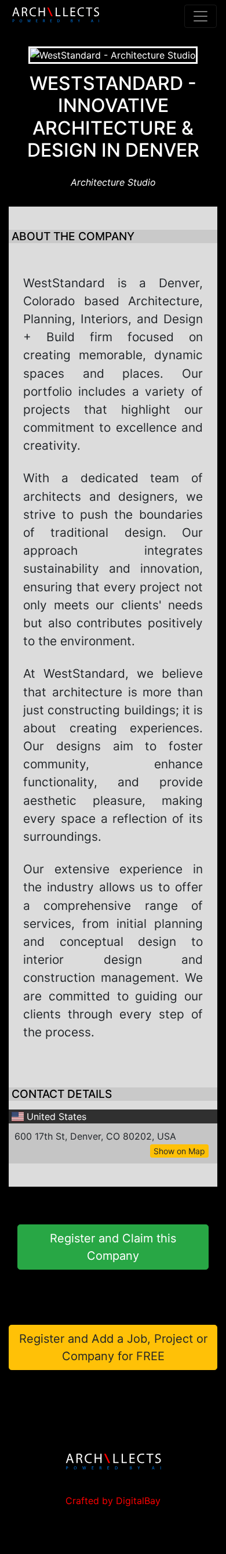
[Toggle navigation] (200, 16)
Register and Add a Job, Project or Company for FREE (113, 1347)
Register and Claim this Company (113, 1247)
